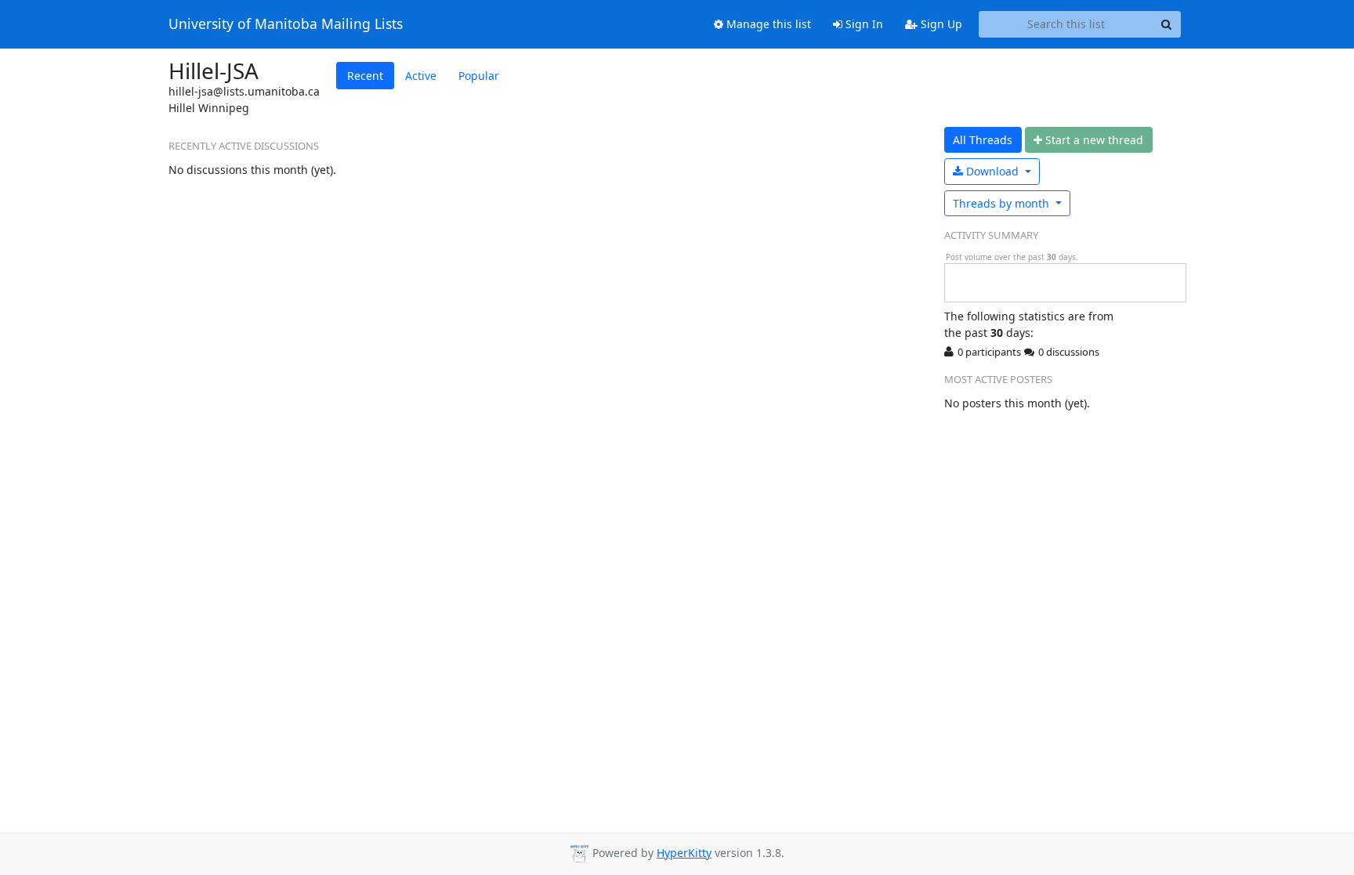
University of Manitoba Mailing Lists (285, 24)
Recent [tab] (365, 75)
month (1002, 203)
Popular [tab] (478, 75)
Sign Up (940, 23)
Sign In (862, 23)
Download (992, 171)
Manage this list (767, 23)
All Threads (982, 139)
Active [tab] (420, 75)
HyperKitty (684, 852)
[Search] (1167, 24)
